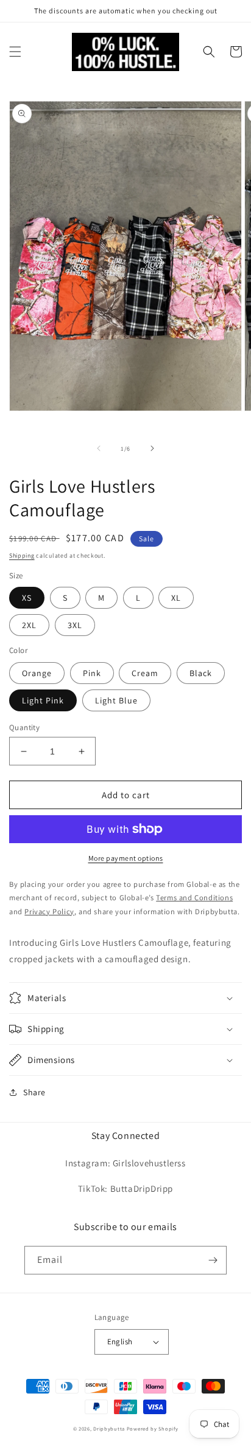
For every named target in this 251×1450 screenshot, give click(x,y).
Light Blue (116, 700)
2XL (29, 625)
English (120, 1341)
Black (200, 673)
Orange (37, 673)
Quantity (24, 727)
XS (27, 597)
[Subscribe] (212, 1260)
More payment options (125, 858)
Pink (92, 673)
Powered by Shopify (153, 1428)
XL (176, 597)
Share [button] (34, 1092)
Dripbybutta (109, 1428)
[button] (15, 51)
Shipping (22, 555)
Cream (145, 673)
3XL (75, 625)
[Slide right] (152, 448)
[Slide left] (98, 448)
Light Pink (43, 700)
